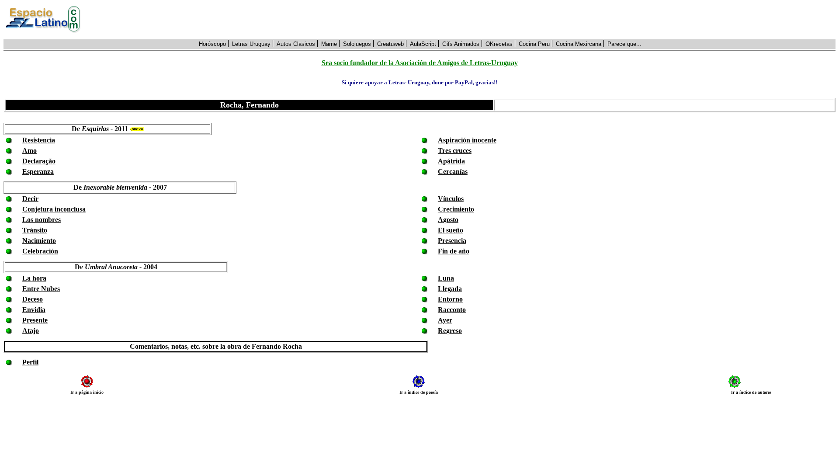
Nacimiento (39, 240)
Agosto (448, 219)
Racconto (452, 309)
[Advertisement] (462, 19)
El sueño (450, 230)
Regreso (450, 330)
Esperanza (38, 171)
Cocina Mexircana (578, 44)
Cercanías (453, 171)
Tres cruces (455, 150)
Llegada (450, 288)
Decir (30, 198)
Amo (29, 150)
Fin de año (453, 251)
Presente (35, 320)
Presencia (452, 240)
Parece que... (624, 44)
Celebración (40, 251)
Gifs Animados (460, 44)
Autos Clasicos (296, 44)
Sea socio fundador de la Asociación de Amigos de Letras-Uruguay (420, 62)
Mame (329, 44)
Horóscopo (212, 44)
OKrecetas (499, 44)
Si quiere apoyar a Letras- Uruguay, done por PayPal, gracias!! (419, 82)
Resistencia (38, 140)
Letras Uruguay (251, 44)
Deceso (32, 299)
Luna (446, 278)
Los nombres (41, 219)
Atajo (30, 330)
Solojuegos (357, 44)
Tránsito (34, 230)
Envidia (33, 309)
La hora (34, 278)
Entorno (450, 299)
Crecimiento (456, 209)
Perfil (30, 362)
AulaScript (423, 44)
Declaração (38, 161)
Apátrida (451, 161)
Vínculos (451, 198)
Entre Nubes (41, 288)
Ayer (445, 320)
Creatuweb (390, 44)
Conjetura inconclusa (54, 209)
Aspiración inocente (467, 140)
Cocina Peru (534, 44)
